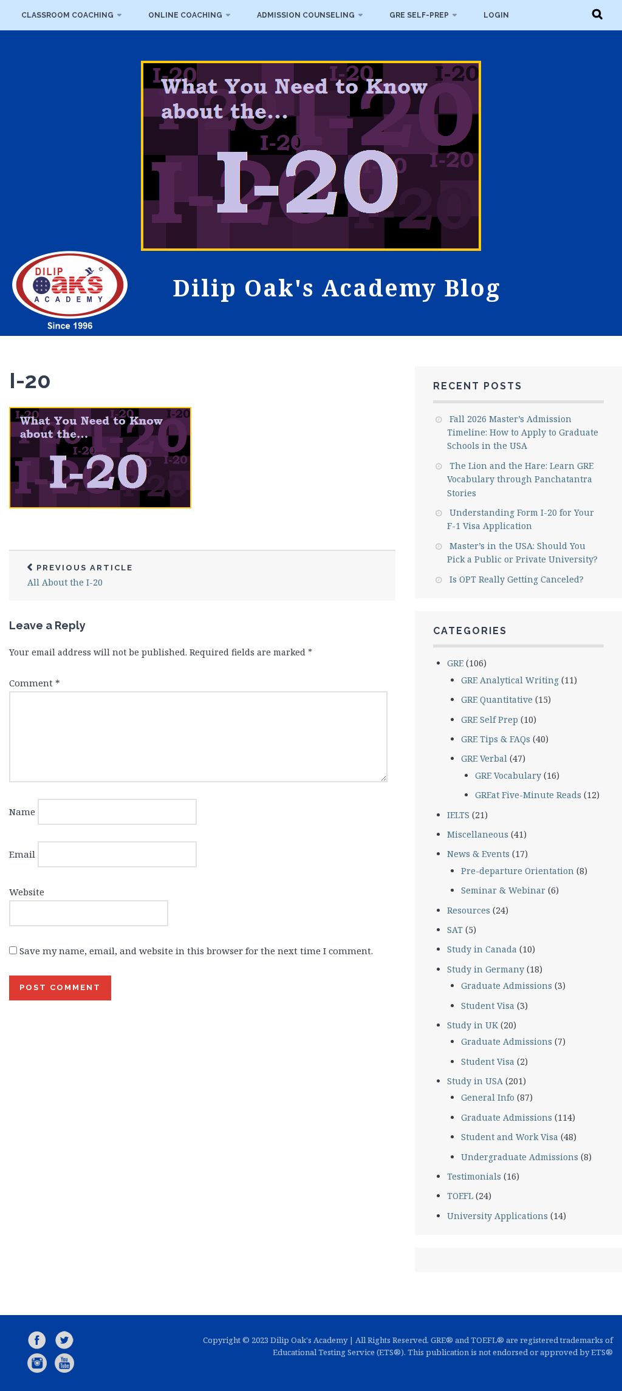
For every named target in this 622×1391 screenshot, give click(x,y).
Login (496, 15)
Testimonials (474, 1176)
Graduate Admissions (506, 985)
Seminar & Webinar (503, 890)
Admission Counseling (306, 15)
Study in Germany (485, 969)
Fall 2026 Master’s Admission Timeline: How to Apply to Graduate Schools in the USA (522, 432)
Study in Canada (482, 949)
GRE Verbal (484, 758)
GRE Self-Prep (419, 15)
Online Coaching (185, 15)
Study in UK (472, 1025)
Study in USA (475, 1081)
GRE (455, 663)
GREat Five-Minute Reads (528, 795)
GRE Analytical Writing (510, 680)
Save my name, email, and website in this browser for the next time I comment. (196, 951)
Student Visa (487, 1005)
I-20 (30, 380)
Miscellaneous (477, 834)
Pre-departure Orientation (517, 871)
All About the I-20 (80, 575)
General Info (487, 1097)
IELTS (458, 815)
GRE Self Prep (489, 719)
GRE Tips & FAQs (495, 739)
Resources (468, 910)
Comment (34, 683)
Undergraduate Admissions (519, 1157)
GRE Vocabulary (508, 775)
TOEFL (460, 1195)
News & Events (478, 854)
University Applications (497, 1216)
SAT (455, 929)
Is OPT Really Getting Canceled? (516, 579)
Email (22, 854)
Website (26, 892)
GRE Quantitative (497, 699)
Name (22, 811)
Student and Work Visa (509, 1137)
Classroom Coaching (67, 15)
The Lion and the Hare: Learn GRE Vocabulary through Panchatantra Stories (520, 479)
